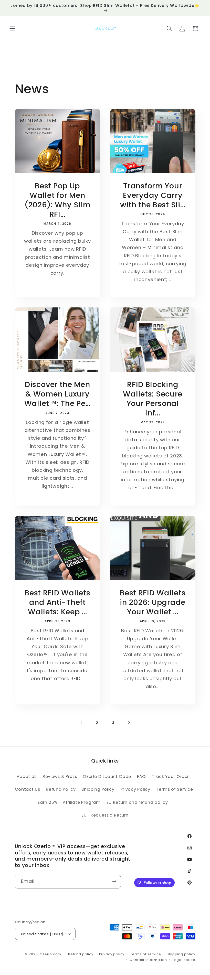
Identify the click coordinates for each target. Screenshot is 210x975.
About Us (27, 776)
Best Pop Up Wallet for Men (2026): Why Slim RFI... (57, 200)
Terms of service (145, 954)
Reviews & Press (60, 776)
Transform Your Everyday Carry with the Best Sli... (152, 195)
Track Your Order (170, 776)
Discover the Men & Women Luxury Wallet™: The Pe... (57, 394)
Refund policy (80, 954)
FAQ (141, 776)
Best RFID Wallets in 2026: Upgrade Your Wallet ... (152, 602)
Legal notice (184, 960)
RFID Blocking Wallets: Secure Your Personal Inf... (152, 399)
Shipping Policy (97, 789)
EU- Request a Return (105, 815)
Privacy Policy (135, 789)
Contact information (148, 960)
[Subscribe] (114, 881)
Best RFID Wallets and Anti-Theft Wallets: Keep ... (57, 602)
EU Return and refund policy (137, 802)
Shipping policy (181, 954)
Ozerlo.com (50, 954)
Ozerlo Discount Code (107, 776)
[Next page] (128, 722)
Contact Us (27, 789)
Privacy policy (111, 954)
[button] (12, 28)
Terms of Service (174, 789)
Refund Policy (61, 789)
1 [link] (81, 722)
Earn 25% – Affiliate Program (69, 802)
